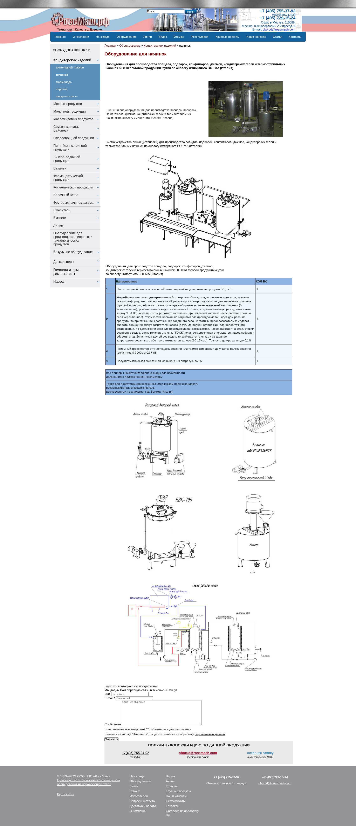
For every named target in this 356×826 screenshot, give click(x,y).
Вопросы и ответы (143, 801)
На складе (103, 36)
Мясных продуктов (67, 104)
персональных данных (210, 734)
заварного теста (67, 96)
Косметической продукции (73, 187)
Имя (107, 694)
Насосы (59, 281)
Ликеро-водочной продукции (66, 158)
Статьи (277, 36)
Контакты (295, 36)
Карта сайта (65, 794)
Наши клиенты (256, 36)
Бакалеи (59, 168)
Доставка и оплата (143, 806)
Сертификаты (175, 801)
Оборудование (127, 36)
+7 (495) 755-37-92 (277, 11)
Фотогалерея (199, 36)
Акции (170, 781)
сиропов (61, 89)
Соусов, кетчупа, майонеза (66, 128)
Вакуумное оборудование (73, 252)
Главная (60, 36)
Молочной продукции (69, 111)
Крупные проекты (227, 36)
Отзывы (179, 36)
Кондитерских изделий (72, 60)
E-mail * (109, 698)
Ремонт (135, 791)
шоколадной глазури (70, 67)
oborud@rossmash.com (279, 29)
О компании (81, 36)
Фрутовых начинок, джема (73, 202)
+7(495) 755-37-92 (135, 753)
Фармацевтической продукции (68, 177)
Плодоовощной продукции (73, 138)
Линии (147, 36)
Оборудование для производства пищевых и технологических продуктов (72, 238)
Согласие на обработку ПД (182, 813)
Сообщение (112, 724)
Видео (163, 36)
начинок (62, 74)
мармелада (64, 82)
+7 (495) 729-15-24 (277, 18)
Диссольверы (63, 262)
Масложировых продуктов (73, 119)
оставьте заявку (260, 753)
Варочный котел (65, 195)
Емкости (59, 218)
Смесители (61, 210)
